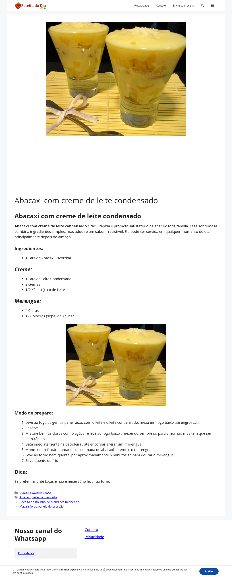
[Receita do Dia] (30, 5)
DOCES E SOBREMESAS (35, 493)
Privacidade (141, 5)
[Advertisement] (116, 168)
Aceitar (209, 571)
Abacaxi (24, 497)
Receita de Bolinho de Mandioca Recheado (49, 502)
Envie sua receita (183, 5)
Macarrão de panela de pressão (41, 506)
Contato (161, 5)
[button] (203, 5)
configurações (25, 573)
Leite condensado (44, 497)
